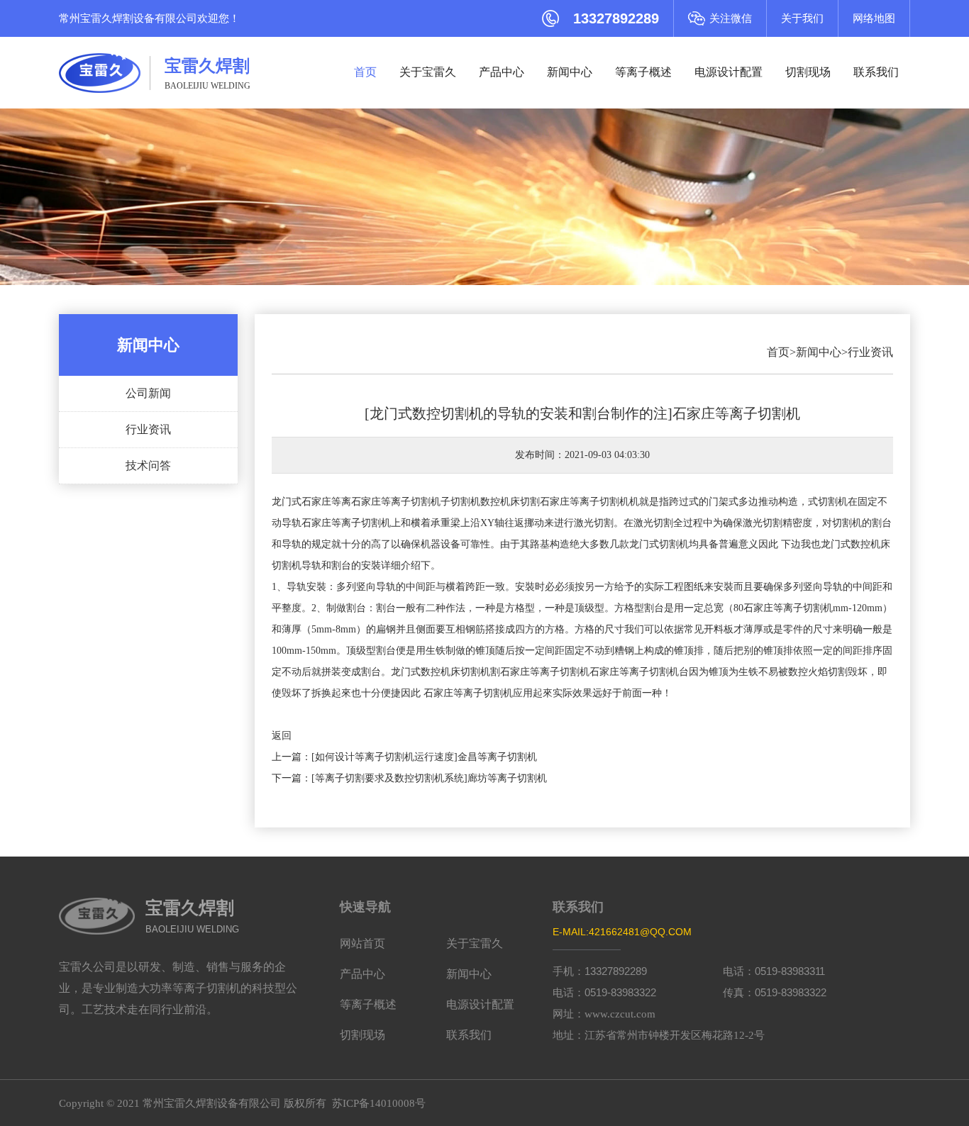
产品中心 (501, 72)
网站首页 (362, 943)
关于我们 (802, 18)
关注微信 (730, 18)
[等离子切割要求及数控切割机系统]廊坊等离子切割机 (429, 778)
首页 (365, 72)
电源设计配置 (728, 72)
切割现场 (808, 72)
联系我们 (876, 72)
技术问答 (148, 465)
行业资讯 (148, 429)
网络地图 (874, 18)
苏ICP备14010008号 (379, 1103)
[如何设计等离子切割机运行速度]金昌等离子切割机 (424, 757)
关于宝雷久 (427, 72)
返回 (282, 735)
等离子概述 (643, 72)
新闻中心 (569, 72)
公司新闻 (148, 393)
